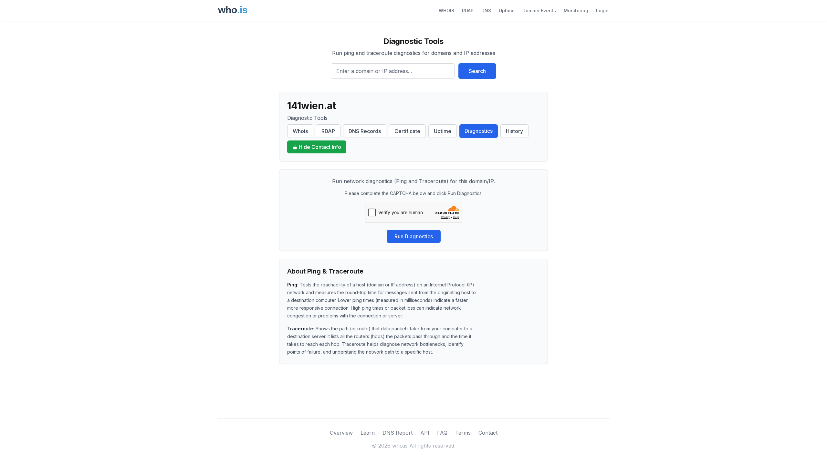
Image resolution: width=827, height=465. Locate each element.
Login (602, 10)
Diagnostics (479, 131)
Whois (300, 131)
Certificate (407, 131)
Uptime (507, 10)
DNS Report (397, 432)
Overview (341, 432)
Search (477, 71)
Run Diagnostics (413, 236)
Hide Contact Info (320, 147)
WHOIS (446, 10)
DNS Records (365, 131)
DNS (486, 10)
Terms (463, 432)
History (514, 131)
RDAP (468, 10)
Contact (487, 432)
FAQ (442, 432)
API (424, 432)
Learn (368, 432)
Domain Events (539, 10)
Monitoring (576, 10)
